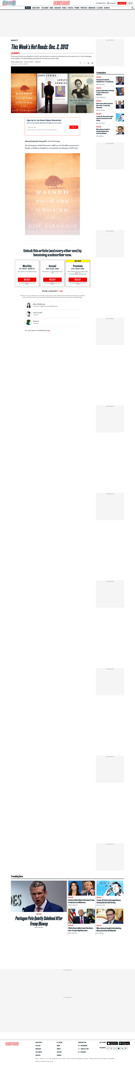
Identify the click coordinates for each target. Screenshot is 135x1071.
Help (59, 1058)
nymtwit (36, 314)
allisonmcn (37, 306)
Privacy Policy (54, 129)
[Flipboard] (126, 1049)
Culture (59, 1052)
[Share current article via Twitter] (84, 63)
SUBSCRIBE (121, 3)
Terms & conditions (94, 1058)
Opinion (76, 8)
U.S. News (100, 8)
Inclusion (85, 1058)
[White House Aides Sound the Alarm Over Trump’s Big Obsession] (120, 108)
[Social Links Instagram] (115, 1049)
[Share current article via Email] (88, 63)
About (37, 1058)
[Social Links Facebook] (107, 1049)
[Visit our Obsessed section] (15, 3)
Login (61, 291)
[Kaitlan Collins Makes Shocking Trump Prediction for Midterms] (120, 95)
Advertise (55, 1058)
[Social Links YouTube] (118, 1049)
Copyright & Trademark (108, 1058)
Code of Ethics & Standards (74, 1058)
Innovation (91, 8)
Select (27, 280)
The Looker (44, 8)
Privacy (64, 1058)
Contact (42, 1058)
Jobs (49, 1058)
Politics (70, 8)
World (59, 1049)
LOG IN (130, 3)
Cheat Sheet (36, 8)
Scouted (107, 8)
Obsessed (58, 8)
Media (51, 8)
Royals (64, 8)
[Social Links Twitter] (111, 1049)
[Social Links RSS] (122, 1049)
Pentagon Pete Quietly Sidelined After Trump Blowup (38, 921)
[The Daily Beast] (62, 3)
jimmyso (36, 323)
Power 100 (83, 8)
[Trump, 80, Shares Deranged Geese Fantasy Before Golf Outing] (120, 121)
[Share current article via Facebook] (80, 63)
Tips (46, 1058)
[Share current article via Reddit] (92, 63)
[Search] (133, 8)
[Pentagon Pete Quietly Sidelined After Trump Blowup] (120, 84)
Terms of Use (46, 129)
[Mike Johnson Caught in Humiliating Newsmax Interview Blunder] (120, 134)
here (48, 330)
